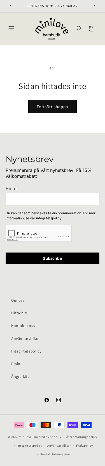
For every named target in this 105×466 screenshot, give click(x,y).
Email (12, 188)
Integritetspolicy (26, 351)
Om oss (18, 300)
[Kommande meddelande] (94, 6)
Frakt (16, 363)
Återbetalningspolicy (81, 437)
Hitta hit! (19, 312)
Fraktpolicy (84, 445)
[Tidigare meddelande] (10, 6)
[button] (11, 28)
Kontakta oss (23, 325)
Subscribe (52, 258)
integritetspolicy (48, 218)
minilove (25, 437)
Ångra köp (20, 376)
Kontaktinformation (55, 454)
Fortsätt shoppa (52, 106)
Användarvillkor (25, 338)
